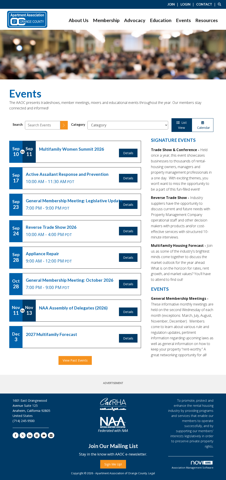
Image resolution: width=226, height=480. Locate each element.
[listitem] (174, 4)
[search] (64, 125)
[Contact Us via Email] (51, 435)
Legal (151, 473)
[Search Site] (220, 4)
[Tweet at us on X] (23, 435)
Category (78, 124)
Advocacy (134, 20)
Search (18, 124)
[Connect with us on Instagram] (37, 435)
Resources (206, 20)
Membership (106, 20)
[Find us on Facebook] (16, 435)
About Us (79, 20)
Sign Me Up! (113, 464)
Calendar (202, 128)
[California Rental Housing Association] (113, 404)
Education (160, 20)
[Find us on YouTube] (44, 435)
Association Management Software (192, 467)
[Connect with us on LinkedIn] (30, 435)
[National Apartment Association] (113, 422)
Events (183, 20)
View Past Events (75, 360)
